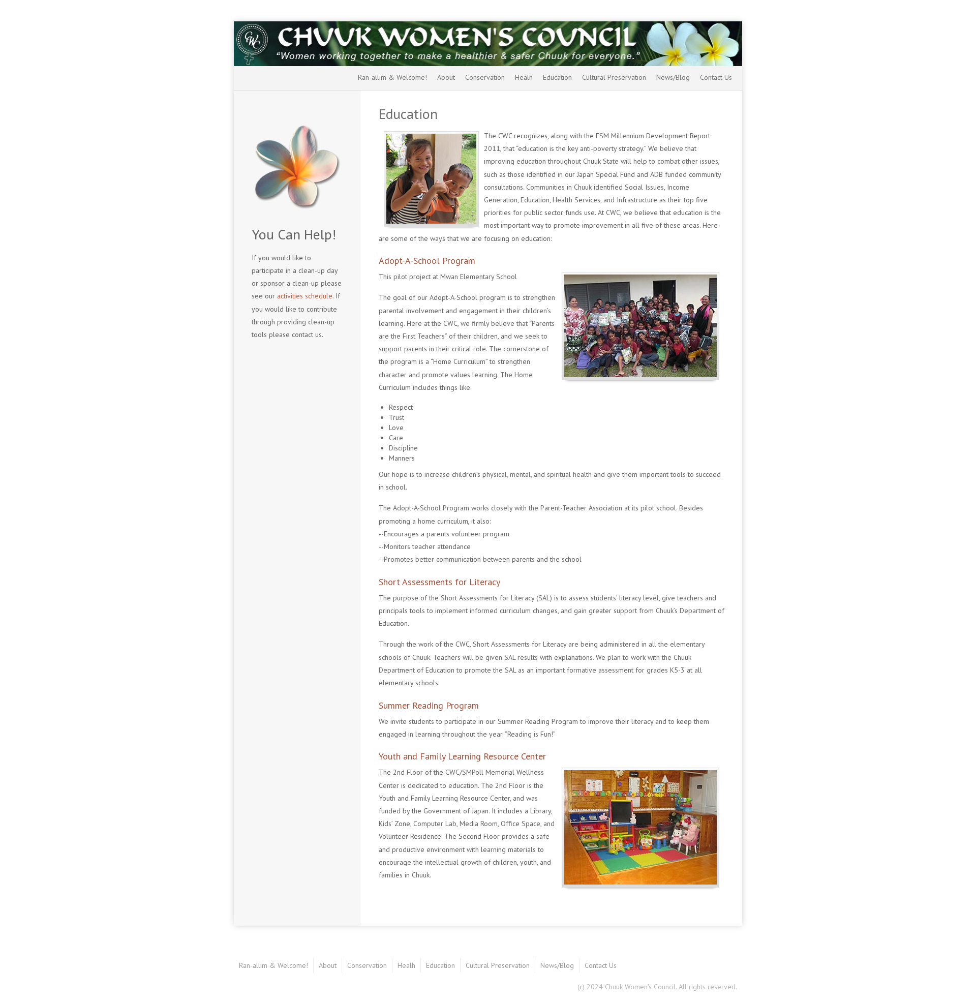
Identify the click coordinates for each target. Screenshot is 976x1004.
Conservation (485, 77)
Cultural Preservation (614, 77)
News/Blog (673, 77)
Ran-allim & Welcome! (392, 77)
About (446, 77)
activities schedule (304, 295)
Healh (524, 77)
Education (557, 77)
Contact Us (716, 77)
